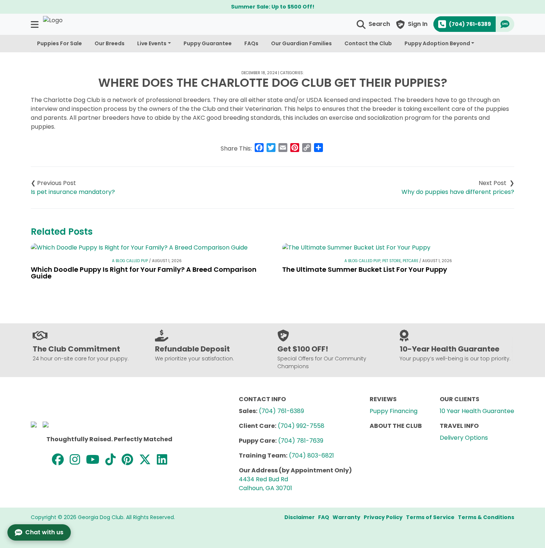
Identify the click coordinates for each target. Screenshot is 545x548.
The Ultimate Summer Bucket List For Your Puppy (364, 269)
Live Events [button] (151, 43)
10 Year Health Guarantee (477, 411)
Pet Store (391, 261)
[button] (35, 24)
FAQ (323, 517)
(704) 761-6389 (281, 411)
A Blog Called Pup (130, 261)
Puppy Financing (393, 411)
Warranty (346, 517)
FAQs (251, 43)
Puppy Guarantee (208, 43)
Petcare (410, 261)
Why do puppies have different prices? (458, 192)
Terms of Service (430, 517)
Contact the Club (368, 43)
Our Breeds (110, 43)
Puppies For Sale (59, 43)
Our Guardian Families (301, 43)
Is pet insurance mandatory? (73, 192)
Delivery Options (464, 437)
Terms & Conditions (486, 517)
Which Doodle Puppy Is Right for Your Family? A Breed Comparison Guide (144, 273)
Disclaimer (299, 517)
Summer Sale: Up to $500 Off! (272, 6)
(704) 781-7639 (300, 440)
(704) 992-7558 (301, 426)
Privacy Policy (383, 517)
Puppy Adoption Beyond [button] (437, 43)
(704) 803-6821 (311, 455)
